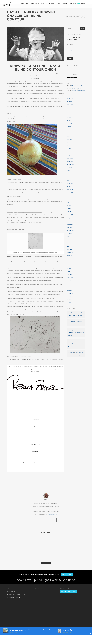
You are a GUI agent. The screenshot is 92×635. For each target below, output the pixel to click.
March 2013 (69, 274)
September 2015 (70, 199)
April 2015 (69, 208)
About (26, 3)
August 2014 (69, 233)
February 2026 (70, 98)
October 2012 (69, 290)
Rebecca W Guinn (71, 321)
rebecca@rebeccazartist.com (17, 594)
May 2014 (69, 243)
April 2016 (69, 180)
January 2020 (69, 114)
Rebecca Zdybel (10, 21)
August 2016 (69, 167)
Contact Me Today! (67, 574)
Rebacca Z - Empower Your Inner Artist (78, 90)
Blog (78, 3)
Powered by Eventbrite (40, 623)
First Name (69, 50)
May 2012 (69, 302)
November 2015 (70, 192)
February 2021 (70, 107)
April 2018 (69, 126)
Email (35, 554)
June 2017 (69, 145)
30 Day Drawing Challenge (23, 21)
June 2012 (69, 299)
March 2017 (69, 151)
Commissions (44, 3)
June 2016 (69, 173)
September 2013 (70, 258)
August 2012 (69, 296)
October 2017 (69, 133)
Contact (83, 3)
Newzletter (73, 3)
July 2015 (68, 202)
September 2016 (70, 164)
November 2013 (70, 252)
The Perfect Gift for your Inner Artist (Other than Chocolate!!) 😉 (74, 89)
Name (8, 554)
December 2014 (70, 221)
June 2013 (69, 265)
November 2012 (70, 287)
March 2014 (69, 249)
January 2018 (69, 129)
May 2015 (69, 205)
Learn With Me (52, 3)
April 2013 (69, 271)
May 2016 (69, 177)
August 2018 (69, 123)
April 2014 (69, 246)
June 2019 (69, 117)
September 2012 (70, 293)
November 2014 (70, 224)
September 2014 (70, 230)
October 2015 (69, 195)
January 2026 (69, 101)
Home (22, 3)
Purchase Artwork (34, 3)
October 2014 (69, 227)
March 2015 (69, 211)
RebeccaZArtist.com (53, 514)
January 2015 (69, 217)
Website (61, 554)
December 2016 (70, 158)
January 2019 (69, 120)
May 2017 (69, 148)
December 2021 (70, 104)
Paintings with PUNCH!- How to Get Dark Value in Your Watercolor (76, 332)
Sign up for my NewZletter (68, 591)
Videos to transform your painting (77, 85)
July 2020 (68, 111)
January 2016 (69, 186)
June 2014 (69, 239)
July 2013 (68, 262)
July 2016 (68, 170)
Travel (59, 3)
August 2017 (69, 139)
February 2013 (70, 277)
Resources (65, 3)
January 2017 (69, 155)
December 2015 (70, 189)
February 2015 (70, 214)
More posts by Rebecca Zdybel (46, 519)
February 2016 (70, 183)
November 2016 (70, 161)
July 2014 (68, 236)
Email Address (70, 44)
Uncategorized (29, 21)
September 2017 (70, 136)
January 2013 (69, 280)
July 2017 (68, 142)
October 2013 (69, 255)
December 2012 (70, 284)
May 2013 (69, 268)
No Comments (72, 16)
